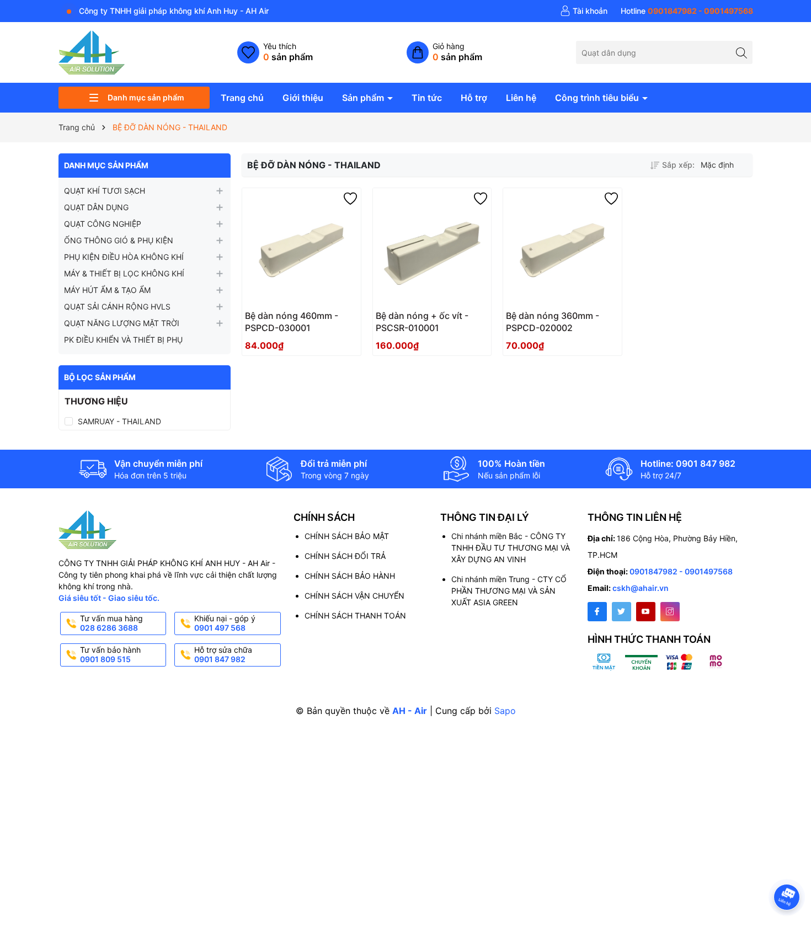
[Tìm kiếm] (741, 52)
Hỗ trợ (474, 97)
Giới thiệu (302, 97)
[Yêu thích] (275, 52)
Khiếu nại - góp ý (224, 623)
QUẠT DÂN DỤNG (96, 207)
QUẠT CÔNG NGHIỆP (102, 223)
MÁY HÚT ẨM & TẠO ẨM (107, 290)
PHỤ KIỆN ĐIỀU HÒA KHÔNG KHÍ (124, 257)
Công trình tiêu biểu (598, 97)
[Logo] (91, 51)
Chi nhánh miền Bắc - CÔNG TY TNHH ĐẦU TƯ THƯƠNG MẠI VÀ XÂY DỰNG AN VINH (510, 547)
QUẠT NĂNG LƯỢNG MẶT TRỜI (121, 323)
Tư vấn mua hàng (111, 623)
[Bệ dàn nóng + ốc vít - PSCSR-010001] (432, 247)
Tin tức (427, 97)
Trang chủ (242, 97)
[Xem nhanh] (334, 320)
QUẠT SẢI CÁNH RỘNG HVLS (117, 306)
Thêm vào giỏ (289, 319)
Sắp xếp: (678, 164)
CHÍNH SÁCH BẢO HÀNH (350, 575)
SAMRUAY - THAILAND (119, 421)
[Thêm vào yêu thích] (350, 198)
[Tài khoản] (583, 11)
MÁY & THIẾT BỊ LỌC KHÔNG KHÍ (124, 273)
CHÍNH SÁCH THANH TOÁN (355, 615)
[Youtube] (645, 611)
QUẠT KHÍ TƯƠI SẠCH (104, 190)
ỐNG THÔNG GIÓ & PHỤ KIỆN (118, 240)
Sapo (505, 710)
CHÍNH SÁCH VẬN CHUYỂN (354, 595)
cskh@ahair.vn (640, 588)
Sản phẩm (364, 97)
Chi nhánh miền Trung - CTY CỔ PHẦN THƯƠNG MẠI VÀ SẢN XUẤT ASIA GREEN (509, 590)
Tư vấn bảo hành (110, 654)
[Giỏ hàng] (444, 52)
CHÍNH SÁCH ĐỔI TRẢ (345, 556)
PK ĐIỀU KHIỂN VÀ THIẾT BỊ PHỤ (123, 339)
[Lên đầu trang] (788, 867)
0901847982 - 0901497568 (681, 571)
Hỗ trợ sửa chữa (223, 654)
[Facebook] (597, 611)
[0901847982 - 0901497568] (687, 11)
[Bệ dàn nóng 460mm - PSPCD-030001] (301, 247)
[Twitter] (621, 611)
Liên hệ (521, 97)
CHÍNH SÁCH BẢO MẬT (347, 536)
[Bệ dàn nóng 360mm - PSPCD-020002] (562, 247)
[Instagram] (670, 611)
